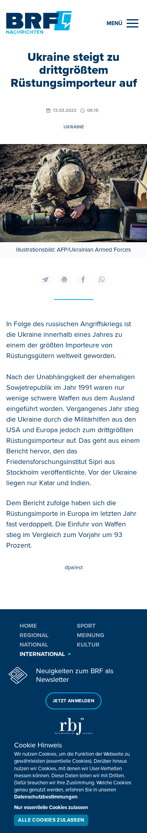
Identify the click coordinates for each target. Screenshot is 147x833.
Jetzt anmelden (73, 701)
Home (28, 625)
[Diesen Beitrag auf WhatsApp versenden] (102, 279)
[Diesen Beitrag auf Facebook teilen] (83, 279)
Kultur (88, 644)
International (42, 654)
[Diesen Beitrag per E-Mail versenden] (45, 279)
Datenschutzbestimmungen (46, 797)
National (34, 644)
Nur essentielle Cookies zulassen (51, 807)
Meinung (90, 635)
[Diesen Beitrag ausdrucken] (64, 279)
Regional (34, 635)
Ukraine (74, 127)
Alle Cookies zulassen (51, 820)
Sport (86, 625)
